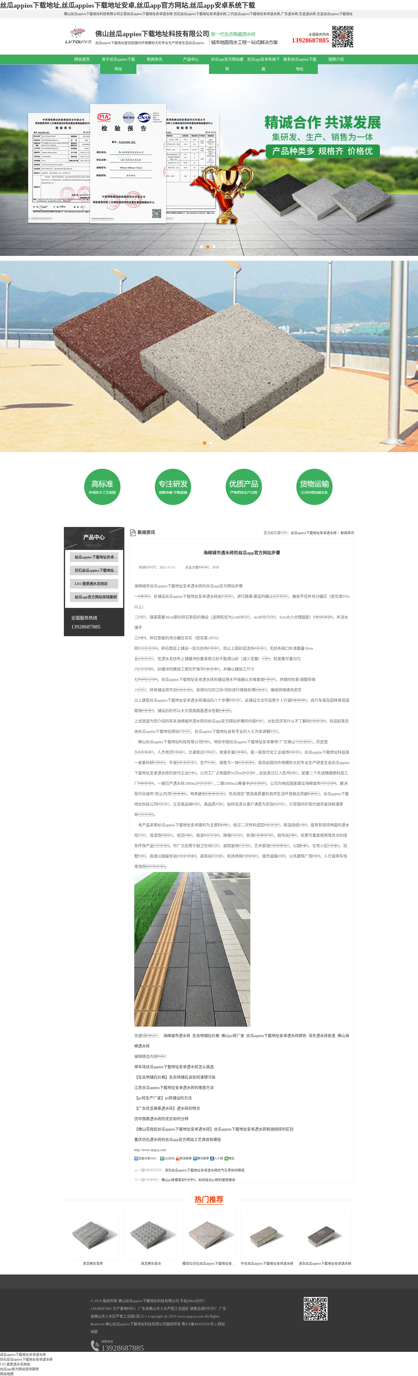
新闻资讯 (154, 59)
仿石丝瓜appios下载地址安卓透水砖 (103, 570)
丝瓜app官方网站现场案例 (96, 597)
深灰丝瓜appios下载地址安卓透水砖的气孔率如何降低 (205, 1170)
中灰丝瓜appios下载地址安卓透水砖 (267, 1263)
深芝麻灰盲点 (151, 1263)
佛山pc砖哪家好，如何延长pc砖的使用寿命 (198, 1180)
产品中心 (191, 59)
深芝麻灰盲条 (93, 1263)
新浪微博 (186, 1158)
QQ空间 (169, 1158)
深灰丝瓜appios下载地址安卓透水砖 (325, 1263)
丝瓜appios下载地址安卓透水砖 (100, 557)
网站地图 (7, 1374)
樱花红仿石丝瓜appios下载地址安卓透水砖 (213, 1263)
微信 (231, 1158)
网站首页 (82, 59)
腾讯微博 (203, 1158)
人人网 (218, 1158)
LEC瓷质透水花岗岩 (91, 584)
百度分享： (148, 1158)
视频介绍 (336, 59)
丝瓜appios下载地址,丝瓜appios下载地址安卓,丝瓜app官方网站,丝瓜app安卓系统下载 (127, 5)
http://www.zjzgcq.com (150, 1150)
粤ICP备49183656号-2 (199, 1324)
